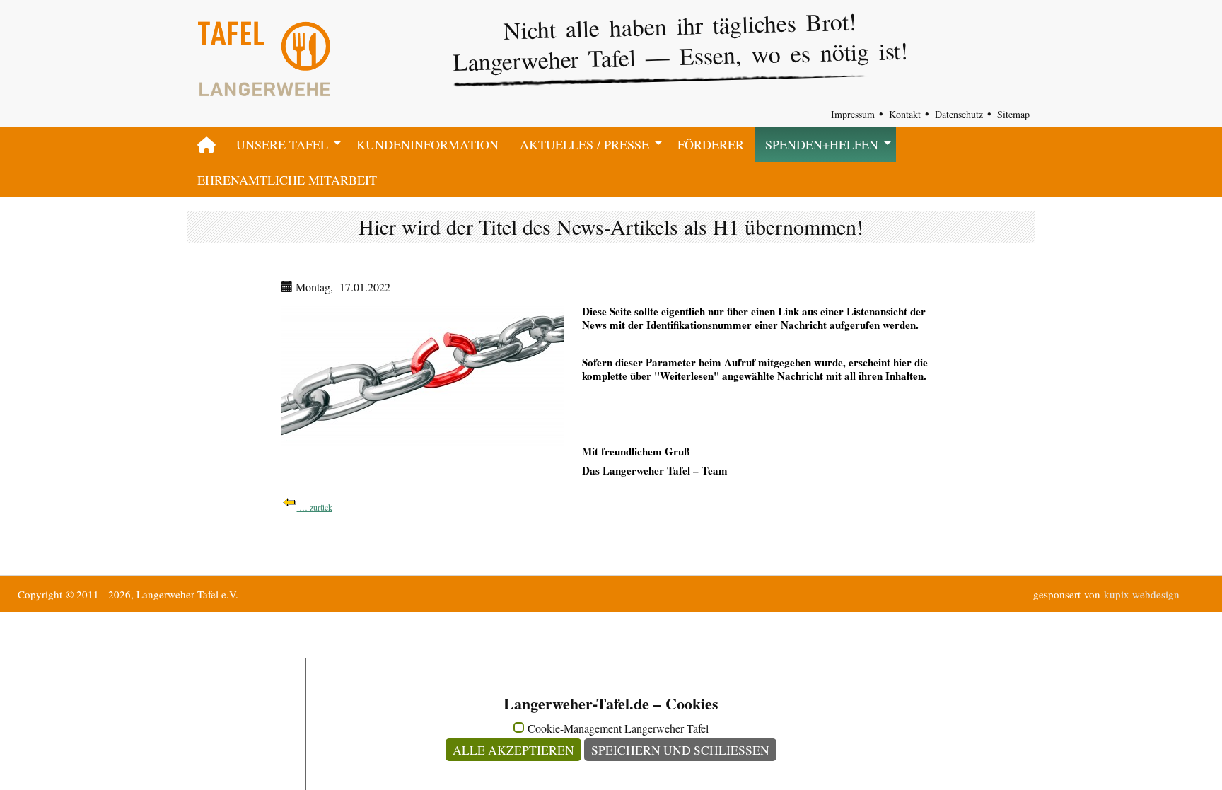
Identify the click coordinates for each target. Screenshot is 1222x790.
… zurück (314, 507)
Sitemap (1013, 114)
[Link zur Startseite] (263, 68)
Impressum (853, 114)
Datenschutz (959, 114)
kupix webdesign (1142, 594)
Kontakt (905, 114)
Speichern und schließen (680, 749)
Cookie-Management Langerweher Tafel (618, 728)
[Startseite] (206, 144)
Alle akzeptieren (513, 749)
